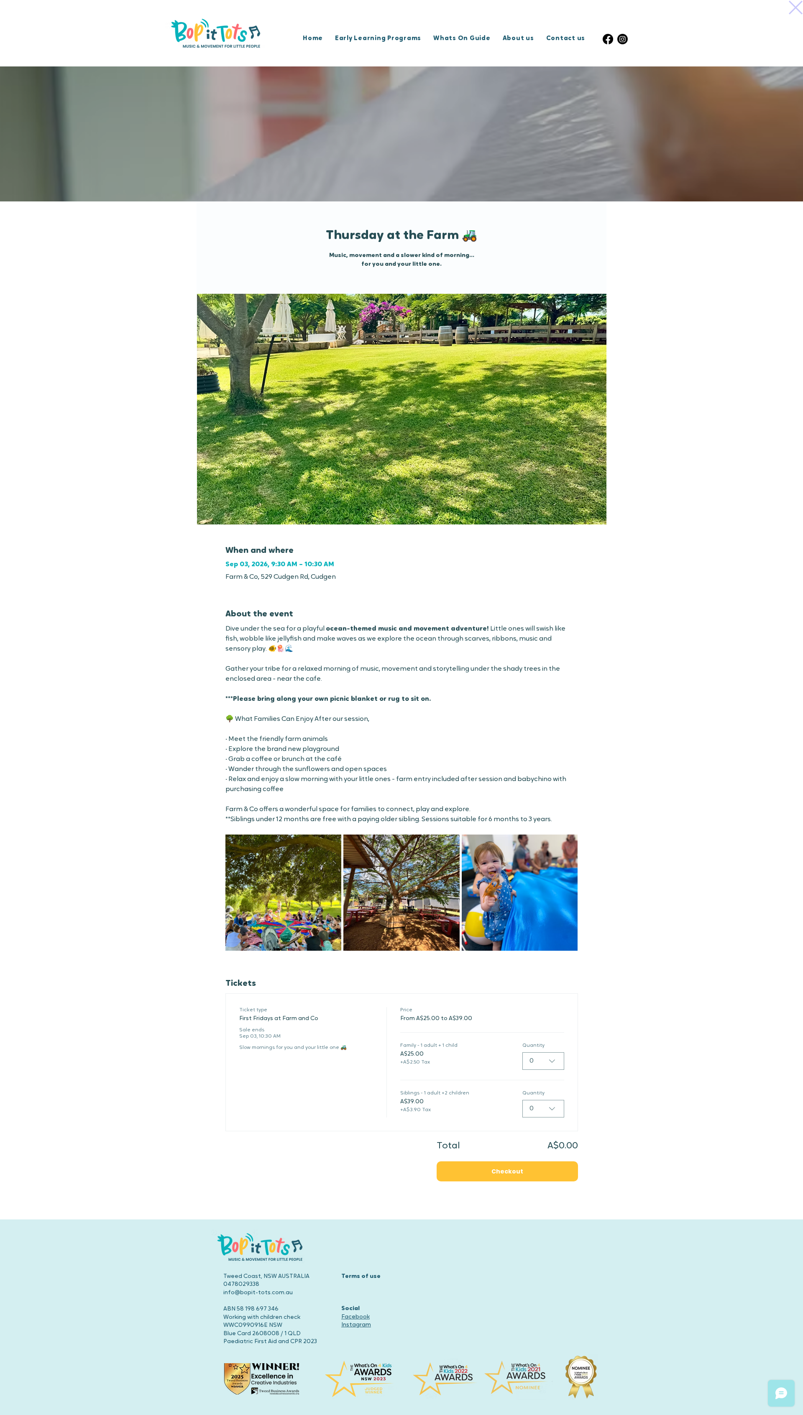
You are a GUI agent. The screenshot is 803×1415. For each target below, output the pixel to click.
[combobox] (543, 1061)
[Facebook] (608, 39)
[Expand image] (283, 893)
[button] (796, 7)
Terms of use (361, 1276)
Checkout (507, 1171)
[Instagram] (622, 39)
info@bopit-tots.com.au (258, 1293)
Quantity (533, 1045)
